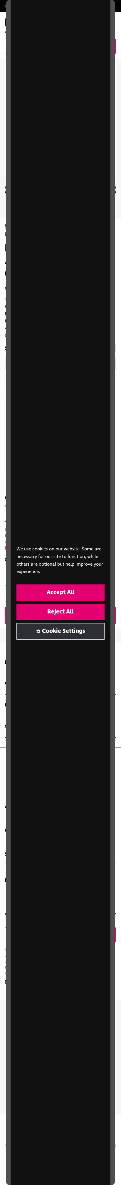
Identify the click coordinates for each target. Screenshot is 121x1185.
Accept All (60, 592)
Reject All (60, 612)
